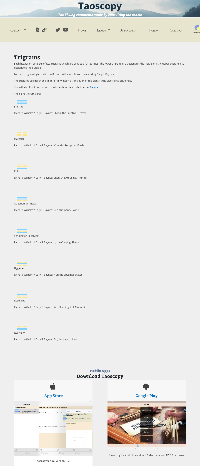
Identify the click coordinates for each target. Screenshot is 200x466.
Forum (154, 30)
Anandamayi (129, 30)
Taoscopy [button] (15, 30)
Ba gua (94, 87)
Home (82, 30)
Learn (102, 30)
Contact (176, 30)
